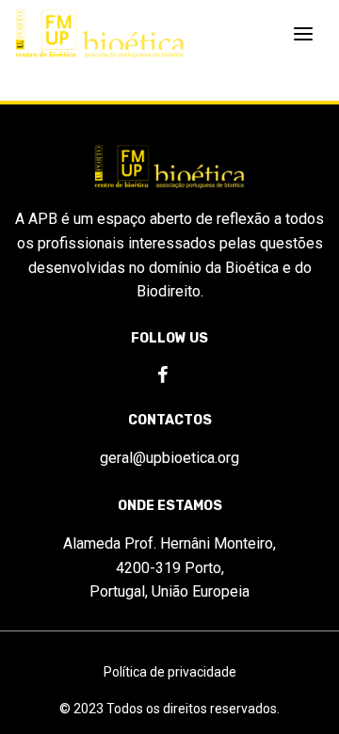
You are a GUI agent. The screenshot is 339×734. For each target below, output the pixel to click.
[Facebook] (163, 375)
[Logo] (100, 34)
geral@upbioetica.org (169, 458)
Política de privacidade (170, 671)
